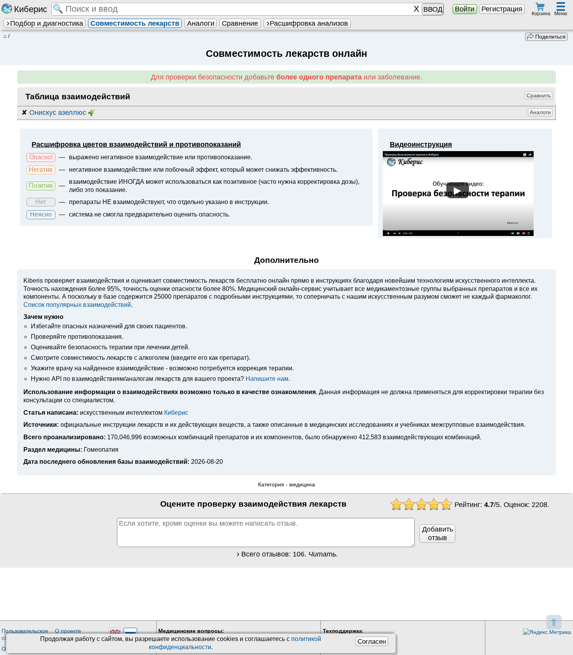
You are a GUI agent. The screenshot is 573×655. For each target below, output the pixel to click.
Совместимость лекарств (134, 23)
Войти (464, 9)
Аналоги (200, 23)
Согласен (371, 641)
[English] (115, 633)
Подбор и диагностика (46, 23)
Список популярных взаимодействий (77, 304)
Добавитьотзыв (437, 533)
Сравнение (240, 23)
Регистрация (501, 9)
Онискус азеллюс (57, 112)
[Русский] (130, 633)
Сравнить (539, 95)
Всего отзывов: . (289, 554)
